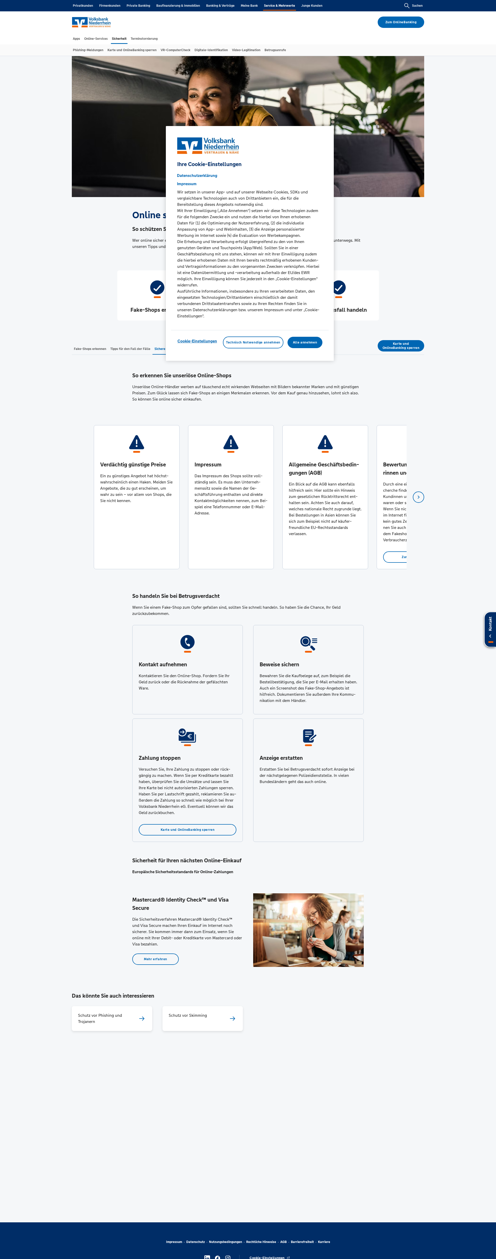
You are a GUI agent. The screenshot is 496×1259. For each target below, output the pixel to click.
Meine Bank (249, 6)
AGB (283, 1242)
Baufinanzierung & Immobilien (178, 6)
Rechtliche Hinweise (261, 1242)
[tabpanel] (136, 497)
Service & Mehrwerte (279, 6)
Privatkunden (83, 6)
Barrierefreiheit (302, 1242)
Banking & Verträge (220, 6)
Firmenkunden (109, 6)
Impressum (174, 1242)
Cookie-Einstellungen (197, 341)
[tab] (76, 39)
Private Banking (138, 6)
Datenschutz (195, 1242)
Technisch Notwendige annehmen (253, 342)
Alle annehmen (305, 342)
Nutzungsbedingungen (225, 1242)
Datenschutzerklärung (197, 175)
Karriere (324, 1242)
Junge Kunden (311, 6)
